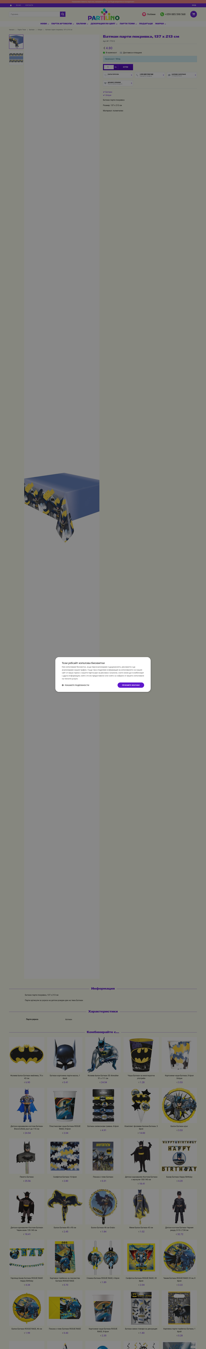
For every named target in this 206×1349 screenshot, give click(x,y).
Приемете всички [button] (131, 685)
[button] (75, 685)
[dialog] (103, 674)
